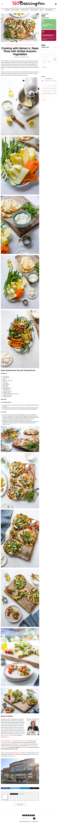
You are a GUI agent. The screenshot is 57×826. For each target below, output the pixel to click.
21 (52, 91)
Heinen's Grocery (19, 44)
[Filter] (44, 16)
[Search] (42, 16)
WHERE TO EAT (24, 10)
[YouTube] (30, 815)
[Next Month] (55, 17)
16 (42, 91)
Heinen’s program (17, 740)
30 (42, 96)
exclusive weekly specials (6, 742)
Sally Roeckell (17, 57)
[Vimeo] (32, 815)
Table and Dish (30, 44)
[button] (20, 771)
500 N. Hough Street (17, 752)
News (25, 44)
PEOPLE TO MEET (15, 10)
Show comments (20, 804)
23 (42, 93)
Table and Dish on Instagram (8, 735)
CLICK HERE (7, 747)
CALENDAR (7, 10)
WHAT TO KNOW (34, 10)
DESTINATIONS (49, 10)
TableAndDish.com (5, 737)
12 (48, 88)
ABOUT (41, 10)
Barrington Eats (10, 44)
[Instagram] (26, 815)
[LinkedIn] (28, 815)
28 (52, 93)
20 (50, 91)
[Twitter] (25, 815)
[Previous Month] (54, 17)
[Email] (34, 815)
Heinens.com (12, 756)
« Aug (42, 99)
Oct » (45, 99)
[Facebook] (23, 815)
